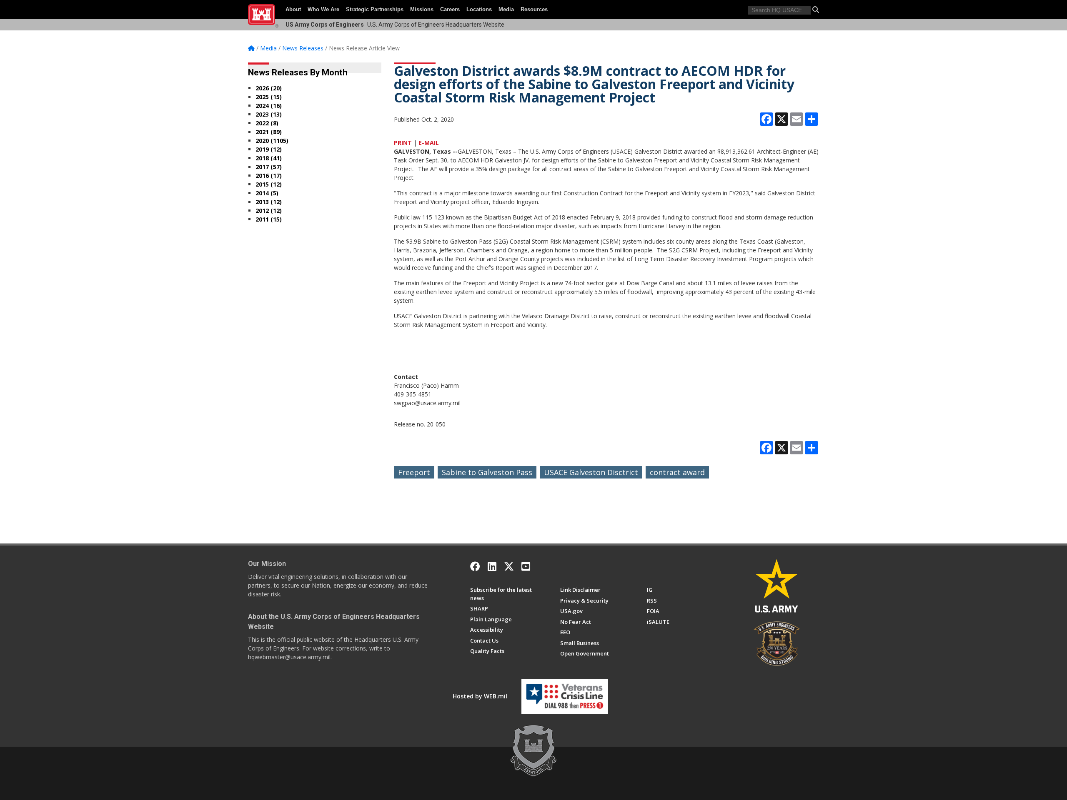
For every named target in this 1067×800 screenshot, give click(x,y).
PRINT (403, 143)
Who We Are (323, 9)
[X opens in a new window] (509, 566)
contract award (677, 472)
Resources (534, 9)
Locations (479, 9)
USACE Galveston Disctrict (591, 472)
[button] (815, 9)
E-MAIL (428, 143)
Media (506, 9)
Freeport (414, 472)
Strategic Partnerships (374, 9)
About (293, 9)
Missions (421, 9)
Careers (450, 9)
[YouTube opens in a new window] (525, 566)
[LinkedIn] (492, 566)
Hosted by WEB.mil (480, 696)
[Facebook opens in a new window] (475, 566)
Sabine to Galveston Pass (487, 472)
